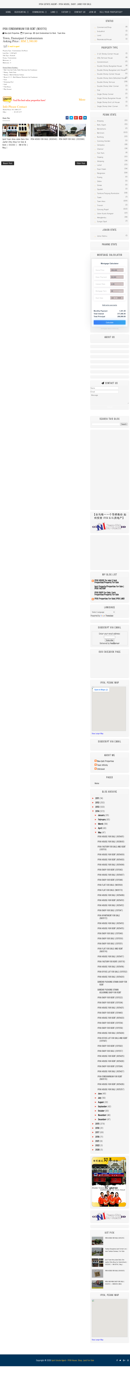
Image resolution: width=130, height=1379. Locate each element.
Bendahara (101, 129)
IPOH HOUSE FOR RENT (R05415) (111, 928)
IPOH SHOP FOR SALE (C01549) (110, 933)
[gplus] (124, 1360)
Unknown (101, 769)
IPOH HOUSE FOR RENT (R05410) (111, 900)
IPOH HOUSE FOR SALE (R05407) (111, 874)
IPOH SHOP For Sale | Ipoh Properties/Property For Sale (106, 593)
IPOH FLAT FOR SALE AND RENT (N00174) (110, 950)
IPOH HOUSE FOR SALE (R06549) (44, 139)
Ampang (100, 121)
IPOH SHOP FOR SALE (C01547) (110, 910)
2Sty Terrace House (105, 58)
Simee (99, 185)
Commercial (38, 12)
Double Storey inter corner (108, 86)
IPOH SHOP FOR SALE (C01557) (110, 1051)
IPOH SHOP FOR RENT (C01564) (110, 1066)
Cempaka (100, 145)
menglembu (101, 218)
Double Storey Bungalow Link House (111, 70)
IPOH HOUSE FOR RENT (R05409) (111, 854)
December (102, 1119)
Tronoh (100, 205)
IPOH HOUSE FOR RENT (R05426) (111, 1061)
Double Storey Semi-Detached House (111, 78)
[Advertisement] (31, 22)
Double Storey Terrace (106, 82)
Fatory (64, 12)
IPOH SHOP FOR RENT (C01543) (110, 869)
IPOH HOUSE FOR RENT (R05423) (111, 1017)
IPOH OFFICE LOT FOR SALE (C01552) (112, 971)
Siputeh (100, 189)
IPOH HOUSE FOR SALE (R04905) (115, 1270)
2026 (119, 298)
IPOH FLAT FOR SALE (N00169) (110, 884)
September (102, 1106)
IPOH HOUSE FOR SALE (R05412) (111, 905)
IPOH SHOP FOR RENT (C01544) (110, 879)
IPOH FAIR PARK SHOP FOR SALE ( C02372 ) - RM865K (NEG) (114, 1282)
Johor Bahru (102, 236)
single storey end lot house (108, 102)
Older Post (81, 163)
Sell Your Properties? (111, 12)
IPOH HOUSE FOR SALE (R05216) (114, 1238)
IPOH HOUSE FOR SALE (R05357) (111, 1089)
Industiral (101, 31)
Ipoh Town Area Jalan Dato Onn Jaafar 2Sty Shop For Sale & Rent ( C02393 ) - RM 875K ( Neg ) (16, 143)
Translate (109, 615)
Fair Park (100, 153)
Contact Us (79, 12)
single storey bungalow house (109, 98)
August (101, 1102)
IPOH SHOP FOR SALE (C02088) (72, 139)
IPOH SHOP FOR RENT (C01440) (110, 1012)
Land (53, 12)
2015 (97, 1123)
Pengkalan (101, 173)
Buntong (100, 137)
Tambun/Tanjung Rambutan (108, 193)
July (100, 1097)
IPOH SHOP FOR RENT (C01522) (110, 997)
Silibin (99, 181)
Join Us (92, 12)
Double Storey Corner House (108, 74)
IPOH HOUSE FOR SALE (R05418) (111, 966)
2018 (97, 1136)
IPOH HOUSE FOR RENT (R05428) (111, 1084)
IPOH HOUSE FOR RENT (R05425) (111, 1056)
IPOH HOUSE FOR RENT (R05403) (111, 859)
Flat (98, 90)
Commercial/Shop (104, 27)
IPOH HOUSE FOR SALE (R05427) (111, 1071)
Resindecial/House (104, 39)
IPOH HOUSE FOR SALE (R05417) (111, 956)
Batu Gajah (101, 125)
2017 (97, 1132)
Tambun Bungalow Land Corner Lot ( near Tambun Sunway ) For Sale (116, 1250)
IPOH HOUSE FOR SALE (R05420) (111, 976)
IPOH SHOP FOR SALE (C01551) (110, 943)
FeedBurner (114, 643)
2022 (97, 1145)
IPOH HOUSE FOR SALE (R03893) (111, 841)
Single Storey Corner (105, 94)
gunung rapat (103, 209)
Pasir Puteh (101, 169)
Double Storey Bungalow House (109, 66)
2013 (97, 806)
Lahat (99, 165)
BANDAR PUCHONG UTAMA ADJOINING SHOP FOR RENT (109, 991)
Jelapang (100, 161)
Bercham (100, 133)
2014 (97, 811)
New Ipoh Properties (105, 761)
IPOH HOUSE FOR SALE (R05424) (111, 1033)
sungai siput (102, 221)
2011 (97, 798)
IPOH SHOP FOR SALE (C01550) (110, 938)
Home (8, 12)
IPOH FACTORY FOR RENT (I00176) (111, 961)
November (102, 1115)
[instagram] (128, 1360)
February (102, 819)
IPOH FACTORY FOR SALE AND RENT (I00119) (112, 848)
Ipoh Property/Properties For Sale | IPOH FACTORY (109, 587)
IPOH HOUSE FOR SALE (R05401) (111, 836)
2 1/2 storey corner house (108, 54)
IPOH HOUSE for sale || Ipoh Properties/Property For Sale (106, 581)
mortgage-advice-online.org (109, 328)
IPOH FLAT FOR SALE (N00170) (110, 890)
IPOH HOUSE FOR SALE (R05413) (111, 923)
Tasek (99, 197)
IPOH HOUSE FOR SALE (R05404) (111, 864)
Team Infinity (102, 765)
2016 (97, 1128)
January (101, 815)
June (100, 1093)
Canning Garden (103, 141)
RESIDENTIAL (20, 12)
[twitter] (120, 1360)
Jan (112, 298)
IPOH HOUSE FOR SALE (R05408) (111, 895)
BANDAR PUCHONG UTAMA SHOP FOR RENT (112, 983)
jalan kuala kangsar (105, 213)
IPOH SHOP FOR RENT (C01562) (110, 1045)
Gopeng (100, 157)
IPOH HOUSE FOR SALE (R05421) (111, 1007)
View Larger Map (97, 733)
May (100, 832)
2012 (97, 802)
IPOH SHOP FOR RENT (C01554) (110, 1022)
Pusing (99, 177)
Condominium (102, 62)
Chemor (100, 149)
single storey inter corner (107, 106)
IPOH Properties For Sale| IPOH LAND (109, 598)
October (101, 1110)
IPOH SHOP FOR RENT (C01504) (110, 1002)
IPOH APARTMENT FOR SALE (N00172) (109, 917)
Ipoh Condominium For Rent (46, 33)
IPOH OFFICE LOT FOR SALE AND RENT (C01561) (112, 1039)
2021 (97, 1141)
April (100, 828)
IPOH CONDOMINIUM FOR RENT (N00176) (110, 1078)
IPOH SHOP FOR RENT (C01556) (110, 1027)
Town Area (61, 33)
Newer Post (7, 163)
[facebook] (117, 1360)
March (101, 823)
